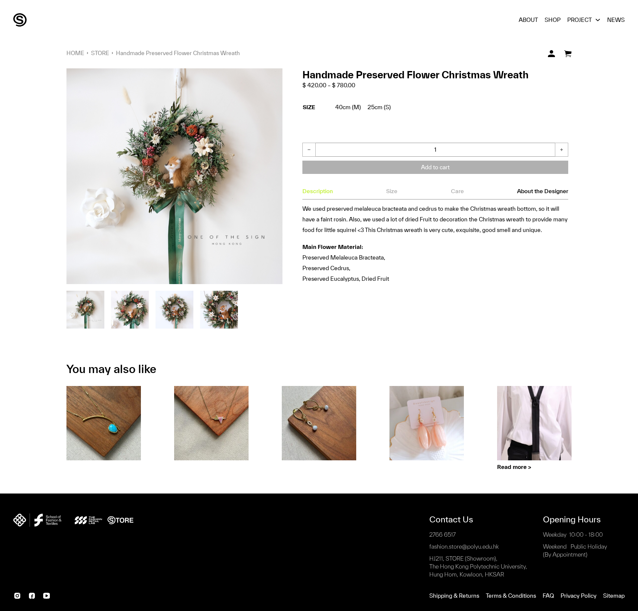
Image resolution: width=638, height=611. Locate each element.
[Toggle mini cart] (568, 53)
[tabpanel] (435, 243)
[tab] (317, 191)
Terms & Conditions (511, 595)
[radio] (348, 108)
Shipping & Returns (454, 595)
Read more (512, 467)
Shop (553, 20)
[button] (273, 77)
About (528, 20)
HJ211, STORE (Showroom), (478, 566)
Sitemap (614, 595)
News (616, 20)
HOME (75, 53)
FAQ (548, 595)
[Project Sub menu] (597, 20)
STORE (100, 53)
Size (309, 107)
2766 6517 (442, 534)
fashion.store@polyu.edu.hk (464, 546)
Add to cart (435, 167)
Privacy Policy (578, 595)
